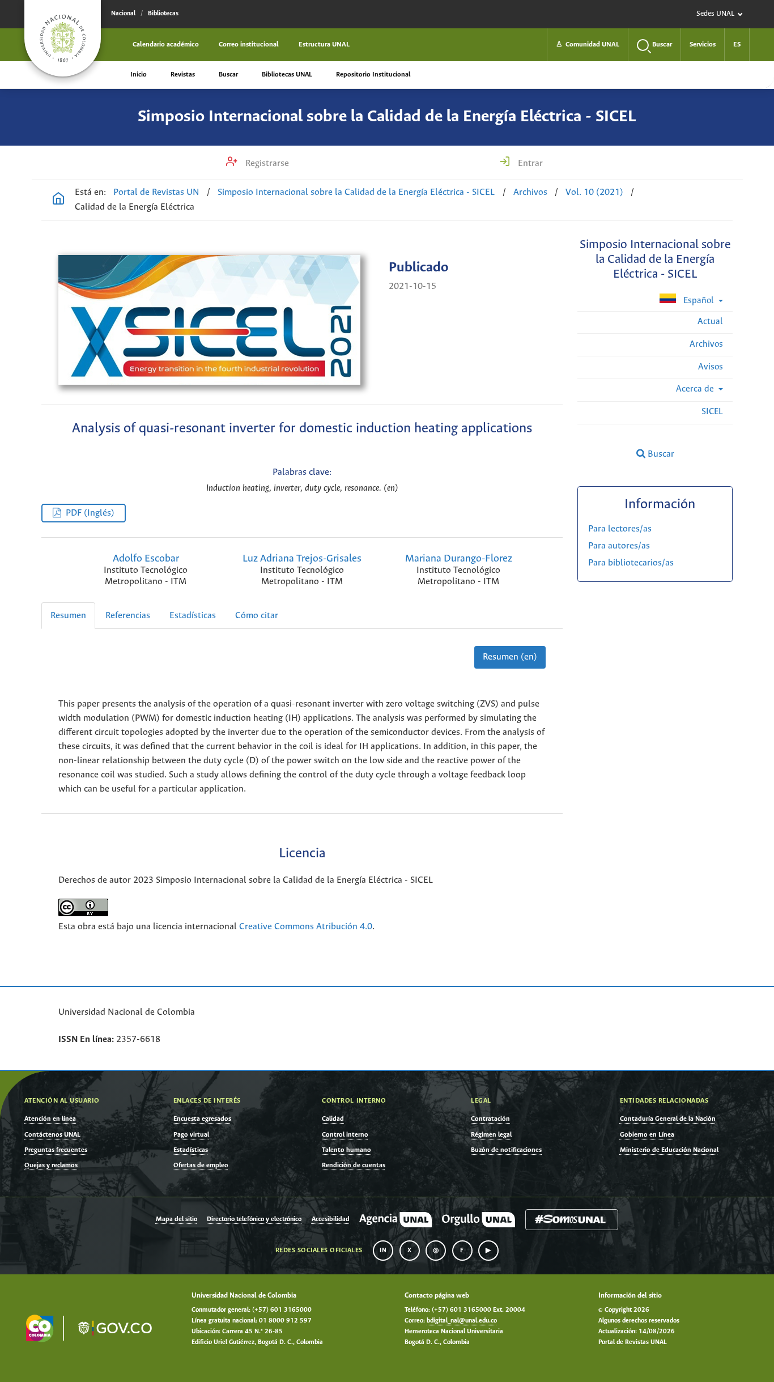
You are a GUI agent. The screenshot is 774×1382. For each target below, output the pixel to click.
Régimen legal (491, 1134)
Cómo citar (256, 615)
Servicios (703, 44)
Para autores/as (619, 546)
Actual (710, 321)
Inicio (138, 74)
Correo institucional (249, 44)
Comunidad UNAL (587, 44)
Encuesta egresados (202, 1118)
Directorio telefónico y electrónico (254, 1219)
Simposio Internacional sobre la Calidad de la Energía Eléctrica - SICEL (387, 117)
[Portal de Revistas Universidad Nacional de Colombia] (58, 200)
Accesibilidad (331, 1219)
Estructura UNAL (324, 44)
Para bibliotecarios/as (631, 563)
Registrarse (266, 163)
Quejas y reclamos (51, 1165)
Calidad (333, 1118)
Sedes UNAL (715, 14)
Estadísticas (192, 615)
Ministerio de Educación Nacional (669, 1150)
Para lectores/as (620, 529)
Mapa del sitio (176, 1219)
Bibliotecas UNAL (287, 74)
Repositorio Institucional (373, 74)
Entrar (529, 163)
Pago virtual (191, 1134)
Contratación (490, 1118)
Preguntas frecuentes (55, 1150)
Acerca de (696, 389)
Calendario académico (166, 44)
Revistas (183, 74)
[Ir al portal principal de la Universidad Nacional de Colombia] (62, 38)
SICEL (712, 411)
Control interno (345, 1134)
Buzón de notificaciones (506, 1150)
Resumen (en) (510, 657)
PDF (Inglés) (90, 513)
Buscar (228, 74)
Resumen (68, 615)
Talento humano (346, 1150)
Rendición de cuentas (353, 1165)
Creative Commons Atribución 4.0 (305, 927)
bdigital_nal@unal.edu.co (462, 1320)
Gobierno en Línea (647, 1134)
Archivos (530, 192)
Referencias (127, 615)
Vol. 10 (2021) (594, 192)
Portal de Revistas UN (156, 192)
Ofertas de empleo (200, 1165)
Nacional (123, 13)
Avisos (710, 367)
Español (698, 300)
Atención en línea (50, 1118)
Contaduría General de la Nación (668, 1118)
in (383, 1250)
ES (737, 44)
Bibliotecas (163, 13)
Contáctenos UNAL (52, 1134)
